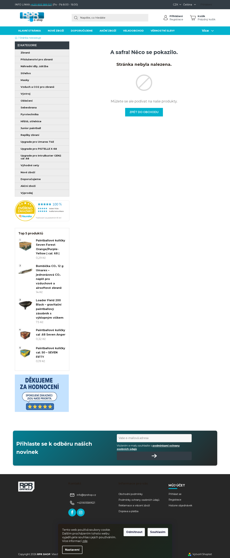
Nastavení (72, 549)
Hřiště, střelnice (31, 121)
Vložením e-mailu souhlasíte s (148, 447)
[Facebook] (72, 512)
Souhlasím (157, 532)
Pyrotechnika (29, 114)
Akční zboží (28, 186)
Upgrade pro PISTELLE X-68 (39, 148)
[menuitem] (29, 30)
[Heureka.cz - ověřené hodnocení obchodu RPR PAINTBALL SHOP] (42, 210)
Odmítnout (134, 532)
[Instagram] (81, 512)
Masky (25, 80)
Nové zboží (28, 172)
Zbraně (25, 52)
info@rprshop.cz (86, 494)
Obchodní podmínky (130, 494)
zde (85, 541)
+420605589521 (86, 502)
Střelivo (26, 73)
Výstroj (25, 93)
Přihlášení (176, 16)
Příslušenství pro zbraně (37, 59)
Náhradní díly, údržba (34, 66)
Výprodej (27, 193)
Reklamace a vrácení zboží (134, 505)
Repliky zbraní (30, 135)
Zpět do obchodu (144, 112)
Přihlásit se (175, 494)
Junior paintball (31, 128)
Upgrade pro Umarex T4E (37, 141)
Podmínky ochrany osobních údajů (138, 499)
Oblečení (27, 100)
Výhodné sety (30, 165)
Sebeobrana (29, 107)
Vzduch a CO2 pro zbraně (37, 86)
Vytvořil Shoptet (202, 554)
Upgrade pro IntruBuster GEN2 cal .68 (41, 157)
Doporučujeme (31, 179)
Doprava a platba (128, 511)
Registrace (176, 19)
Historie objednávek (180, 505)
